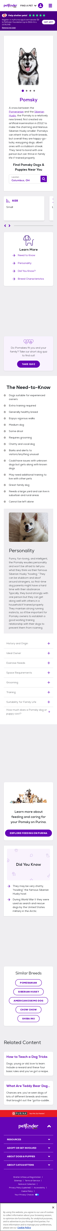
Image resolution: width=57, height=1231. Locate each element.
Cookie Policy (27, 1191)
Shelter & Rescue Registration (27, 1177)
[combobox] (28, 180)
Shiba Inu (28, 1018)
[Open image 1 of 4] (28, 65)
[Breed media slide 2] (26, 91)
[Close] (53, 1207)
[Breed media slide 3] (30, 91)
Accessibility (39, 1187)
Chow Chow (28, 1009)
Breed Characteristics (31, 278)
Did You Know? (27, 271)
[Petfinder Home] (10, 5)
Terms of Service (32, 1180)
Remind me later (9, 28)
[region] (28, 1217)
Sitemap (18, 1180)
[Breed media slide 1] (23, 91)
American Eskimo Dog (28, 1000)
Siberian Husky (28, 991)
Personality (25, 263)
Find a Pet (26, 5)
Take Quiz (28, 364)
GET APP (48, 22)
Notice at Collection (27, 1184)
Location (15, 177)
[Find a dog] (44, 179)
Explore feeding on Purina (28, 833)
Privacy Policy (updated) (20, 1187)
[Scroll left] (5, 225)
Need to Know (26, 255)
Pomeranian (16, 111)
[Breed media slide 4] (34, 91)
